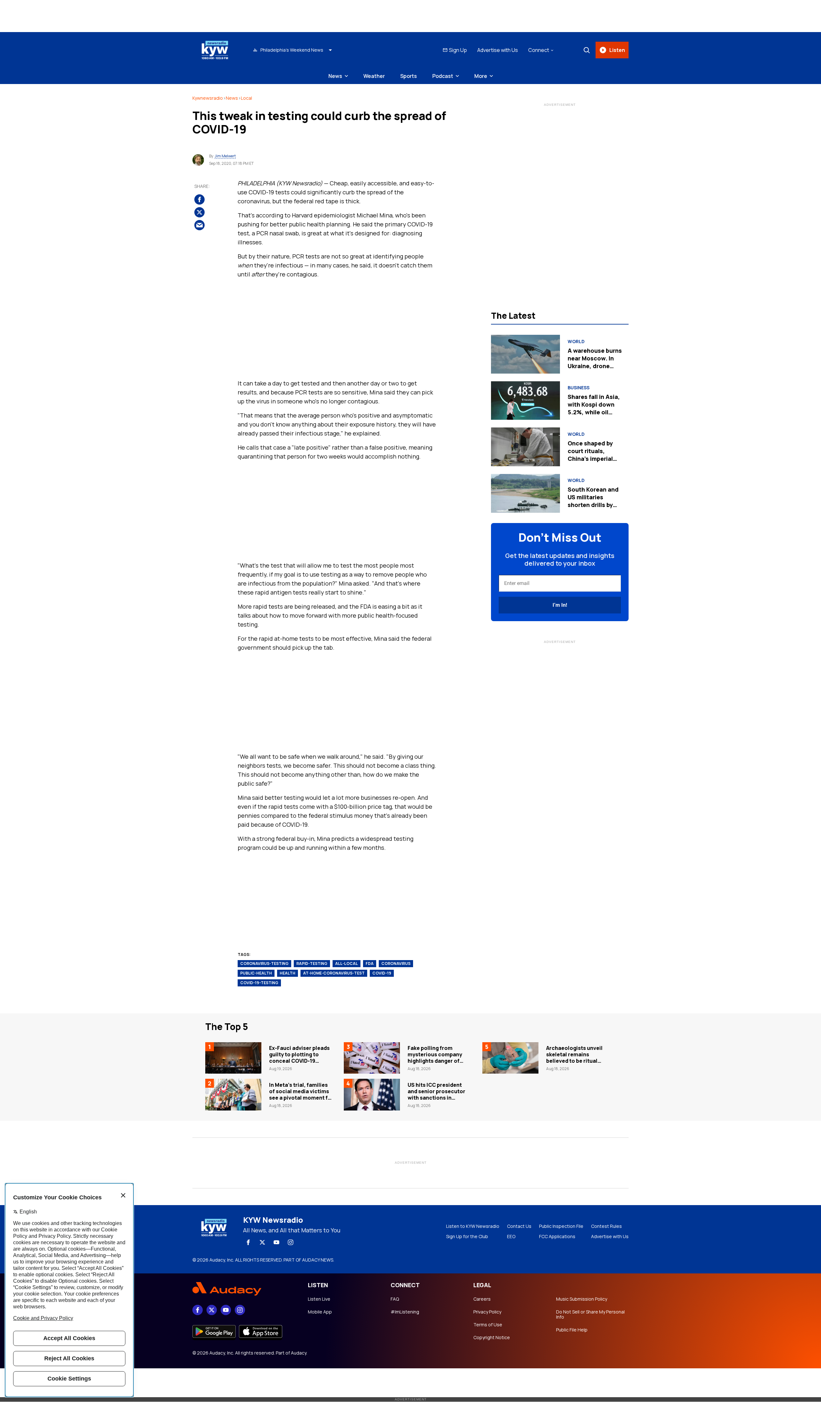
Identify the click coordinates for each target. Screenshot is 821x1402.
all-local (346, 963)
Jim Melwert (225, 156)
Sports (408, 76)
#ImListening (405, 1311)
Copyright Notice (491, 1337)
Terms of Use (487, 1324)
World (576, 341)
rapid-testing (311, 963)
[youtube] (276, 1242)
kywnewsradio (207, 98)
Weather (374, 76)
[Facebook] (248, 1242)
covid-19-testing (259, 982)
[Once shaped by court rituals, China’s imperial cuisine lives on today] (525, 446)
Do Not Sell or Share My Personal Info (590, 1314)
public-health (256, 973)
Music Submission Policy (581, 1299)
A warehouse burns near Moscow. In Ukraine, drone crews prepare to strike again (595, 366)
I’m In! (560, 605)
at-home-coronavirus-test (334, 973)
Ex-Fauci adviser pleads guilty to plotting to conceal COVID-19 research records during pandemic (300, 1060)
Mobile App (320, 1311)
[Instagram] (290, 1242)
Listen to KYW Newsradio (472, 1226)
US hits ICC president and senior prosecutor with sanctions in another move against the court (436, 1097)
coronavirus (395, 963)
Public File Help (572, 1329)
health (287, 973)
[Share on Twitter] (199, 212)
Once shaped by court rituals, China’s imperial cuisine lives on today (590, 458)
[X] (262, 1242)
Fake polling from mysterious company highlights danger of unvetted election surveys (435, 1060)
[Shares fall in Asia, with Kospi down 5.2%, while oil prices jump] (525, 400)
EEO (511, 1236)
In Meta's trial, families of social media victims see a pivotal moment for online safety (301, 1094)
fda (370, 963)
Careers (482, 1299)
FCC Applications (557, 1236)
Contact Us (519, 1226)
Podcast (442, 76)
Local (246, 98)
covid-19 (381, 973)
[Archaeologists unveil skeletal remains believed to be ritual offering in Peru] (510, 1058)
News (335, 76)
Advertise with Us (497, 50)
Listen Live (319, 1299)
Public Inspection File (561, 1226)
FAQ (395, 1299)
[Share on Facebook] (199, 200)
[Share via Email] (199, 225)
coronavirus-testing (264, 963)
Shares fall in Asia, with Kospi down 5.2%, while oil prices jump (594, 408)
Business (578, 387)
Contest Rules (606, 1226)
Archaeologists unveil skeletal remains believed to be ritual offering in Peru (574, 1057)
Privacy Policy (487, 1311)
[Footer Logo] (243, 1289)
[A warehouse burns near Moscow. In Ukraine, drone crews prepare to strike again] (525, 354)
